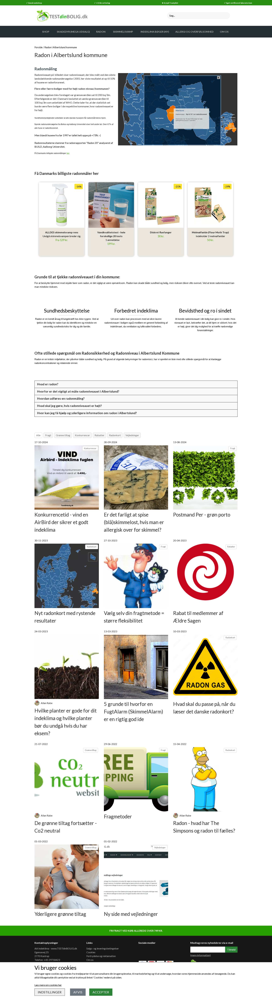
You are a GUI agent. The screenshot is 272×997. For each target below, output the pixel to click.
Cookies (90, 952)
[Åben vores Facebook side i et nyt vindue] (142, 951)
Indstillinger (50, 992)
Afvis (77, 992)
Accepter (101, 992)
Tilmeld (231, 949)
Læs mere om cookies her (48, 984)
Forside (38, 47)
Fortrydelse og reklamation (101, 955)
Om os (90, 959)
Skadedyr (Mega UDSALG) (73, 31)
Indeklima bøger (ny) (155, 31)
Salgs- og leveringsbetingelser (102, 948)
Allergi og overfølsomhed (194, 31)
